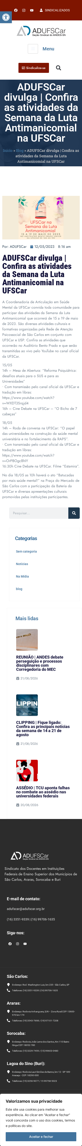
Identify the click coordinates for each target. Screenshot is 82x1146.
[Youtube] (31, 10)
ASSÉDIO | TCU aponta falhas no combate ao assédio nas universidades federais (43, 791)
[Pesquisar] (74, 513)
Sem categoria (26, 551)
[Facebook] (15, 10)
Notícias (22, 564)
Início (8, 150)
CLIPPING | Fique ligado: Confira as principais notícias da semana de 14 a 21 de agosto (43, 728)
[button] (6, 17)
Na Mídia (22, 576)
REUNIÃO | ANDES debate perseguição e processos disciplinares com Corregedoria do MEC (39, 663)
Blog (19, 150)
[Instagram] (17, 944)
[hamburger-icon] (33, 49)
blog (19, 589)
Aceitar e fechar (41, 1137)
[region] (41, 1120)
